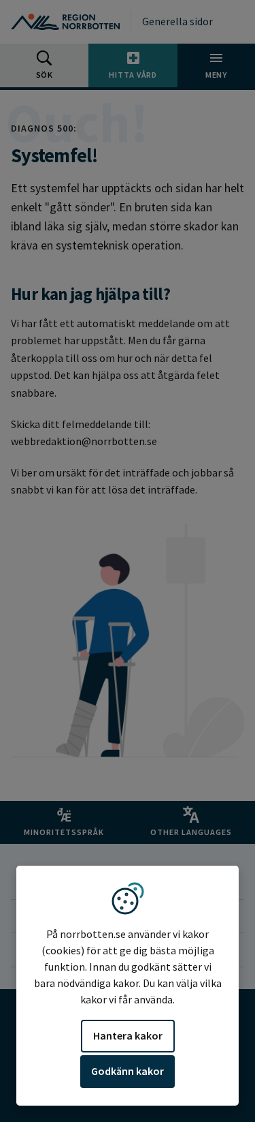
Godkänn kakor (127, 1071)
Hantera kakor (128, 1035)
